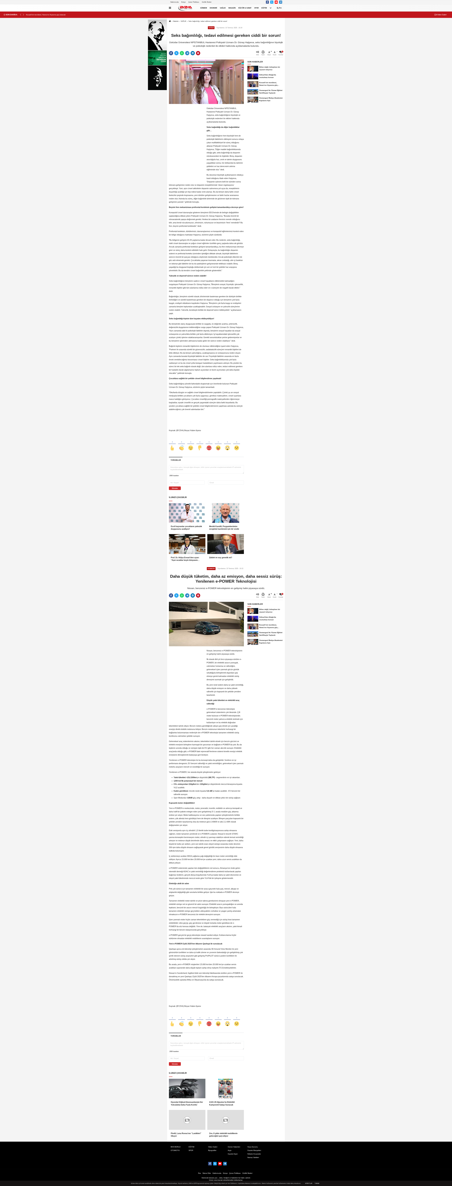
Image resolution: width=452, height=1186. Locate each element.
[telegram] (187, 53)
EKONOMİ (213, 8)
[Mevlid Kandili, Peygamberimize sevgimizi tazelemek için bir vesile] (225, 513)
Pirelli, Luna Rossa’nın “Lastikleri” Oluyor (186, 1134)
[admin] (280, 2)
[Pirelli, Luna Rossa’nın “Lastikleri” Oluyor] (187, 1120)
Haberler (176, 21)
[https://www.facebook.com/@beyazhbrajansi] (276, 2)
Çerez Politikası (193, 2)
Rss (199, 1173)
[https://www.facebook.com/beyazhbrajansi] (267, 2)
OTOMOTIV (175, 1150)
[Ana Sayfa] (170, 21)
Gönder (175, 488)
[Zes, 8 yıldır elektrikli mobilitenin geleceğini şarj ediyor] (225, 1120)
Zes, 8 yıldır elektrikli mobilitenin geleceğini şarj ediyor (223, 1134)
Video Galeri (441, 15)
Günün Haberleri (234, 1147)
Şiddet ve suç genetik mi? (220, 558)
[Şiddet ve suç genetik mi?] (225, 544)
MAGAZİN (232, 8)
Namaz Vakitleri (253, 1157)
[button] (23, 15)
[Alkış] (181, 444)
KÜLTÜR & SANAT (244, 8)
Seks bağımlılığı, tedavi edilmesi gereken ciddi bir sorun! (207, 21)
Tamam (317, 1183)
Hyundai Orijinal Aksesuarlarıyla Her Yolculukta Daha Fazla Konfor (187, 1103)
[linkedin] (193, 53)
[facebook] (171, 53)
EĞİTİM (264, 8)
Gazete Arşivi (233, 1154)
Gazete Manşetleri (254, 1150)
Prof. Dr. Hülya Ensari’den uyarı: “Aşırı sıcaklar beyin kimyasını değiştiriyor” (185, 559)
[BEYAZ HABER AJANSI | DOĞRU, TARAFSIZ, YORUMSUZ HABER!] (185, 8)
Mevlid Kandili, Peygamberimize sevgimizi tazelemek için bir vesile (224, 527)
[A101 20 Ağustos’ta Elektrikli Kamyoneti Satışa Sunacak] (225, 1089)
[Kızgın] (209, 444)
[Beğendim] (172, 444)
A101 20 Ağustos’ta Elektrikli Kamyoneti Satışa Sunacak (222, 1103)
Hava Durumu (252, 1147)
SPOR (256, 8)
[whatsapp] (182, 53)
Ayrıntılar (308, 1183)
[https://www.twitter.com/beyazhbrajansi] (271, 2)
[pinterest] (198, 53)
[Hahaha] (218, 444)
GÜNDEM (203, 8)
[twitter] (176, 53)
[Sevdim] (190, 444)
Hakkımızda (174, 2)
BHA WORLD (175, 1147)
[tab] (175, 460)
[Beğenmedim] (199, 444)
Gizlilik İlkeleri (206, 2)
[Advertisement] (186, 142)
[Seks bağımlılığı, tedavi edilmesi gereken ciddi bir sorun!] (206, 82)
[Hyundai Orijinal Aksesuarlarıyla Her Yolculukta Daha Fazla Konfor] (187, 1089)
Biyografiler (212, 1150)
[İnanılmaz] (227, 444)
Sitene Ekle (206, 1173)
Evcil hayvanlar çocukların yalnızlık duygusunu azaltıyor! (186, 527)
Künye (183, 2)
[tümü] (270, 8)
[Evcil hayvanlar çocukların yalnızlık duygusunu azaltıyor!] (187, 513)
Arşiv (229, 1150)
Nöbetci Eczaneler (254, 1154)
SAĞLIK (223, 8)
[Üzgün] (236, 444)
